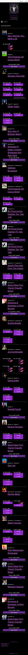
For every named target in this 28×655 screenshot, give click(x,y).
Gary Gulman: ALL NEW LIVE (16, 37)
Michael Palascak (16, 586)
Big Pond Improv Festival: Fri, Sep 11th (15, 231)
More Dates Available (19, 97)
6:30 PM (7, 503)
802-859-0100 (14, 15)
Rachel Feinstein (15, 426)
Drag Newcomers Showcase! (16, 551)
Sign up (21, 1)
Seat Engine (16, 653)
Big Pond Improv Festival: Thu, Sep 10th (16, 214)
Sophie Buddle (14, 323)
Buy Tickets (14, 66)
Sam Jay (11, 465)
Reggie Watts (14, 494)
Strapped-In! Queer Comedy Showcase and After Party (15, 151)
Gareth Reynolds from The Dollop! (15, 267)
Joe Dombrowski (15, 351)
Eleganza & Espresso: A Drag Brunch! (16, 305)
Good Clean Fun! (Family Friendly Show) (15, 287)
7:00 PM (7, 115)
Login (26, 1)
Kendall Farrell (14, 409)
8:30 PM (7, 84)
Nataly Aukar (13, 106)
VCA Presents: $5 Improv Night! (16, 58)
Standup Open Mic (16, 75)
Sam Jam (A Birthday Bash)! (15, 132)
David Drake (13, 380)
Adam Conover (14, 522)
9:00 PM (7, 122)
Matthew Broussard (12, 169)
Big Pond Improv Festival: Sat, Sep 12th (15, 249)
